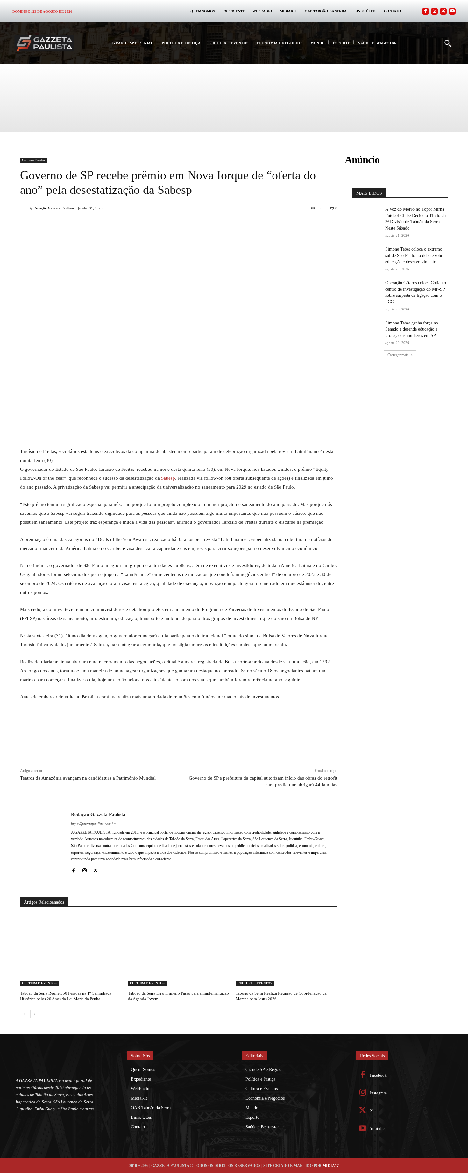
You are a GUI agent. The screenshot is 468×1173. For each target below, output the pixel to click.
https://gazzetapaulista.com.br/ (93, 824)
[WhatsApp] (106, 224)
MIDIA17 (331, 1165)
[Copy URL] (150, 224)
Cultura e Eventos (33, 160)
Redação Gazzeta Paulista (53, 208)
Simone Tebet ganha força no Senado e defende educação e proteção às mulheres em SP (411, 329)
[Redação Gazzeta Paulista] (24, 208)
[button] (448, 43)
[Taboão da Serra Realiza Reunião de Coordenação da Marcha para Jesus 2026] (286, 950)
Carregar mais (397, 355)
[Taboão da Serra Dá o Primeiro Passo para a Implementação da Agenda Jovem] (179, 950)
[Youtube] (452, 11)
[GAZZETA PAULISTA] (44, 43)
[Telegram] (136, 224)
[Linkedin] (121, 224)
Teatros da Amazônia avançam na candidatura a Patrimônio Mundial (88, 778)
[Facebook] (425, 11)
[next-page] (34, 1014)
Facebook (378, 1075)
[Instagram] (434, 11)
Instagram (378, 1092)
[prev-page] (24, 1014)
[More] (165, 224)
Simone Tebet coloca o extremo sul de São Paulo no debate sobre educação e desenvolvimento (414, 255)
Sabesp (168, 478)
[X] (92, 224)
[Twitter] (443, 11)
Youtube (377, 1128)
